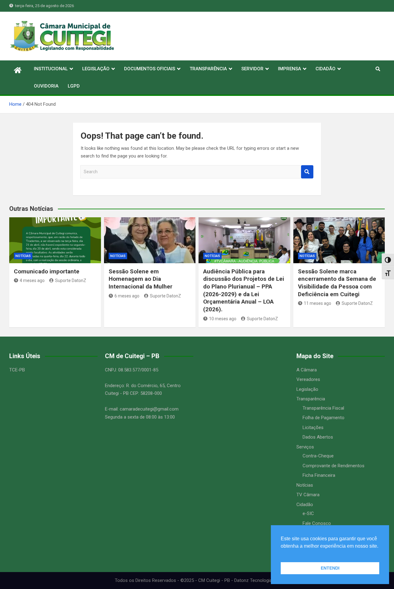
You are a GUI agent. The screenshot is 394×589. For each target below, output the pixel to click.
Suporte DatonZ (70, 280)
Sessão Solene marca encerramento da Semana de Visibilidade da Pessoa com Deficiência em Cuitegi (337, 283)
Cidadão (304, 504)
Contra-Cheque (318, 456)
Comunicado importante (46, 271)
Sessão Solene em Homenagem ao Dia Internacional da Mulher (140, 279)
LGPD (74, 86)
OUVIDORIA (46, 86)
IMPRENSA (289, 69)
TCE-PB (17, 370)
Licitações (313, 427)
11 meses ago (317, 303)
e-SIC (308, 513)
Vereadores (308, 379)
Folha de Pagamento (323, 417)
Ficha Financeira (319, 475)
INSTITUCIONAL (51, 69)
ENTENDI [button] (330, 568)
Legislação (307, 389)
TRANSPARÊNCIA (208, 69)
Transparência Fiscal (323, 408)
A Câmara (306, 370)
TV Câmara (308, 494)
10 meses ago (222, 318)
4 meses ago (32, 280)
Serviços (305, 447)
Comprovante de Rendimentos (333, 465)
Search (307, 171)
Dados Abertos (318, 437)
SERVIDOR (252, 69)
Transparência (310, 399)
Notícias (23, 256)
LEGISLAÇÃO (96, 69)
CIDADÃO (326, 69)
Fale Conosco (317, 523)
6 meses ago (127, 295)
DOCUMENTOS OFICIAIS (149, 69)
